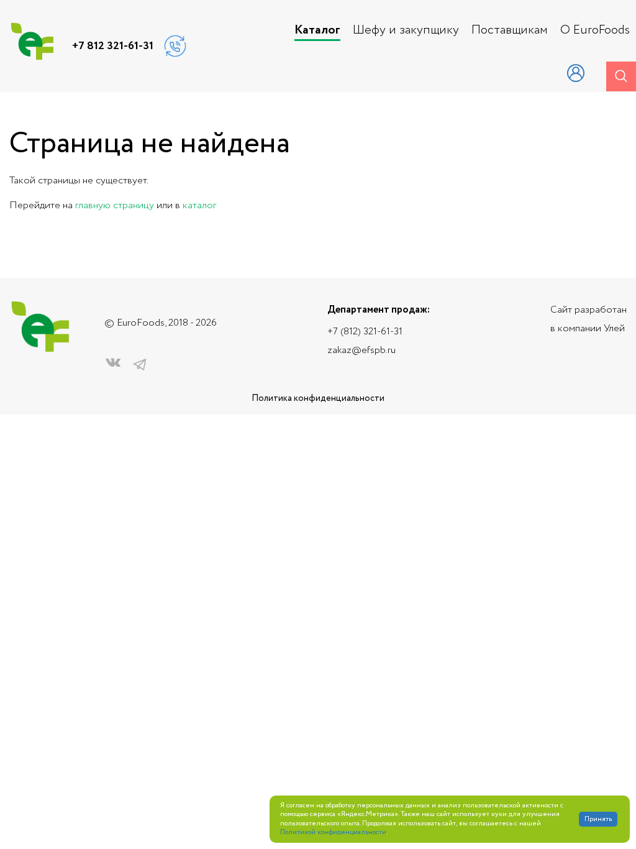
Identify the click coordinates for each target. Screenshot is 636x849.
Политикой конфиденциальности (333, 832)
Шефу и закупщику (406, 30)
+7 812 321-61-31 (112, 46)
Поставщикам (509, 30)
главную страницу (114, 205)
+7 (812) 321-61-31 (364, 331)
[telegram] (140, 365)
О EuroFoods (595, 30)
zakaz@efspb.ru (361, 350)
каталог (199, 205)
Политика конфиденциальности (318, 399)
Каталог (317, 30)
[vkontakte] (113, 365)
